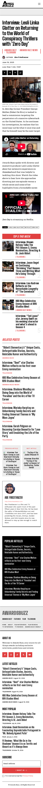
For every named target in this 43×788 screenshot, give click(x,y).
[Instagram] (11, 654)
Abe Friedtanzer (21, 57)
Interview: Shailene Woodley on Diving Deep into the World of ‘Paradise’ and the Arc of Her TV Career (18, 394)
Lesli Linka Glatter (16, 227)
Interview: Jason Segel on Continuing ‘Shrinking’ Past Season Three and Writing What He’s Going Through (28, 268)
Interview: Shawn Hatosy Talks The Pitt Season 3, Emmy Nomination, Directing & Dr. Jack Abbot (28, 248)
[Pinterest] (15, 72)
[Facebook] (4, 72)
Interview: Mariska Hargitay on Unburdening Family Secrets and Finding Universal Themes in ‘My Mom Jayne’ (18, 412)
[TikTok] (17, 654)
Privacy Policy (27, 776)
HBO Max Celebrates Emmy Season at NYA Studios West (26, 303)
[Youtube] (29, 654)
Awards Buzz (8, 358)
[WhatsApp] (20, 72)
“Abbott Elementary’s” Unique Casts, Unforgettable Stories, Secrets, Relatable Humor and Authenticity (21, 351)
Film (4, 737)
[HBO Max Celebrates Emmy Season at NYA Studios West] (8, 305)
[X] (10, 72)
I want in (20, 770)
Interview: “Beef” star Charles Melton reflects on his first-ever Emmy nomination (19, 366)
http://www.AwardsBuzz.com (13, 501)
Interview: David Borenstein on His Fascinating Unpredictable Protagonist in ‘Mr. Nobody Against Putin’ (21, 730)
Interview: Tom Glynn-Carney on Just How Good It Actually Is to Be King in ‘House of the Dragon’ (11, 469)
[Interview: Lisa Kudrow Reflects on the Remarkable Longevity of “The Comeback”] (8, 287)
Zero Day (35, 227)
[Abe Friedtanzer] (4, 57)
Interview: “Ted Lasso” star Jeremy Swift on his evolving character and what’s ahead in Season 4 (27, 321)
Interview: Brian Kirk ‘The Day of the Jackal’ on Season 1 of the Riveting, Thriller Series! (32, 463)
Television (20, 257)
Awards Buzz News (24, 310)
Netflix (27, 227)
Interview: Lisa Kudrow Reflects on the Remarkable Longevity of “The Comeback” (27, 287)
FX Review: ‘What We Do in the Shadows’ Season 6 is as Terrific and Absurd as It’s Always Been (19, 743)
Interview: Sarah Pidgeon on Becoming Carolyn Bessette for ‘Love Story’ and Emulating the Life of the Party (21, 431)
